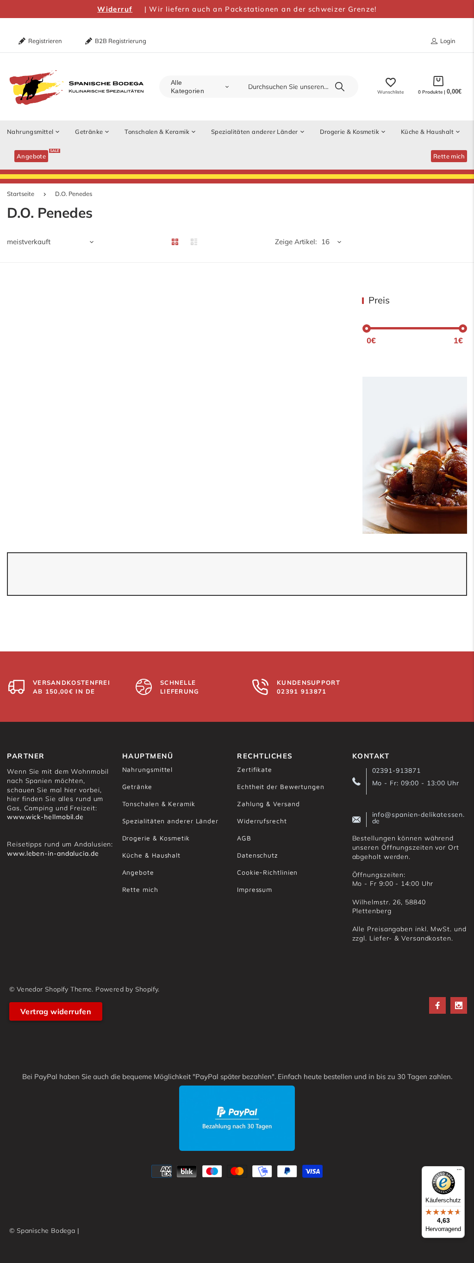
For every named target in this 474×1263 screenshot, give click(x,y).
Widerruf (114, 9)
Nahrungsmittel (147, 769)
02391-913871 (396, 770)
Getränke (137, 786)
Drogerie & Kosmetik (156, 838)
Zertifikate (254, 769)
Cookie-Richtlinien (267, 872)
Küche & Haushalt (151, 855)
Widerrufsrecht (262, 821)
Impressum (254, 889)
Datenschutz (257, 855)
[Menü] (459, 1171)
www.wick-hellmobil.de (45, 817)
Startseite (20, 193)
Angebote (138, 872)
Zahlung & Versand (268, 804)
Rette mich (140, 889)
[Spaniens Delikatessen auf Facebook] (437, 1005)
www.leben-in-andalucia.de (53, 853)
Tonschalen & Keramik (158, 804)
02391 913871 (302, 691)
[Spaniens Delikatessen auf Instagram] (458, 1005)
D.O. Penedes (73, 193)
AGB (244, 838)
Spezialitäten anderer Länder (170, 821)
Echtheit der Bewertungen (280, 786)
